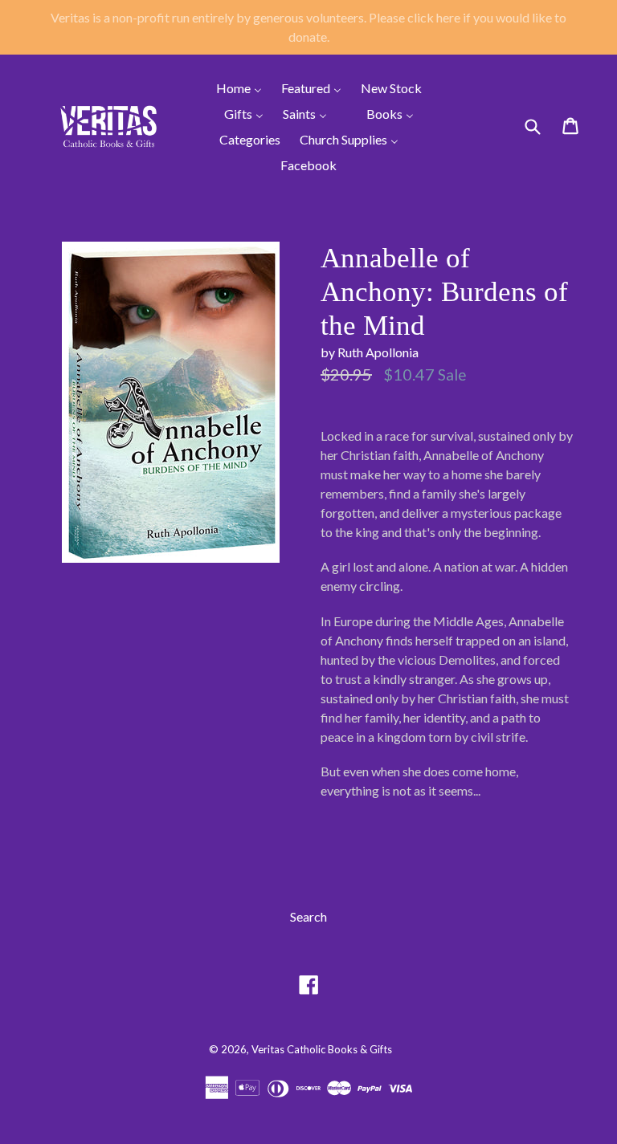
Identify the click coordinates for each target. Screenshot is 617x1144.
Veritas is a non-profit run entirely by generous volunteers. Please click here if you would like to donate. (308, 27)
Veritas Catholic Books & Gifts (321, 1049)
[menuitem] (229, 87)
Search (308, 916)
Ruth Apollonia (378, 352)
